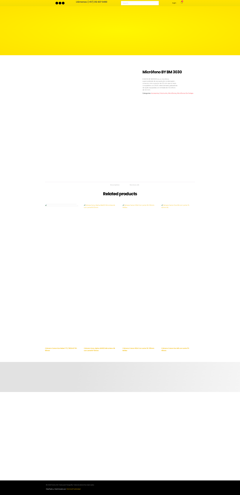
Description (115, 185)
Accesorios (155, 93)
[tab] (115, 184)
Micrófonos (172, 93)
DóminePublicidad (74, 489)
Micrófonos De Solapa (185, 93)
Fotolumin (163, 93)
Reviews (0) (134, 185)
